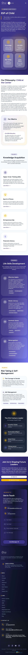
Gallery (3, 600)
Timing (3, 584)
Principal (4, 578)
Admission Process (14, 480)
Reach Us (15, 476)
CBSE (3, 603)
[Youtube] (15, 645)
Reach (3, 589)
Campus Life (4, 591)
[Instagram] (19, 645)
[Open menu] (25, 3)
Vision (3, 580)
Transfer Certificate (6, 611)
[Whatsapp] (9, 645)
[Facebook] (12, 645)
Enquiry (3, 607)
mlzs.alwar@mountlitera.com (14, 508)
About (3, 576)
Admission (4, 582)
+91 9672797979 (11, 514)
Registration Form (6, 609)
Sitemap (4, 614)
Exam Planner (5, 587)
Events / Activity (5, 598)
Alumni (3, 605)
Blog (3, 616)
